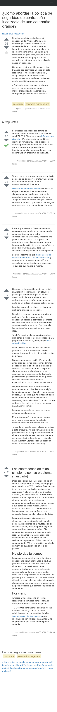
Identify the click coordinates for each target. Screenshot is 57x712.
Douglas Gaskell (28, 108)
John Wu (35, 161)
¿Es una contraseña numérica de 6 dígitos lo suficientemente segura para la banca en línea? (28, 668)
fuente (14, 111)
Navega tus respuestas (13, 33)
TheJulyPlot (34, 451)
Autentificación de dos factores (27, 616)
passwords (18, 103)
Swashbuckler (33, 274)
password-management (37, 103)
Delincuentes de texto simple (26, 188)
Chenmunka (34, 213)
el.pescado (35, 632)
